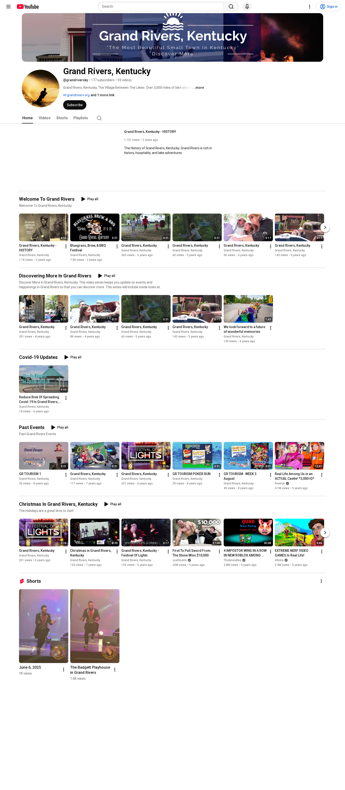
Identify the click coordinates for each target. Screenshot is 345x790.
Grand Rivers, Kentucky (34, 255)
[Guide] (8, 6)
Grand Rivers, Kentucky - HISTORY (150, 132)
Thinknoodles (232, 560)
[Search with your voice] (247, 6)
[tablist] (172, 118)
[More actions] (66, 246)
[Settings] (309, 6)
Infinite (279, 560)
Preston (280, 483)
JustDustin (179, 560)
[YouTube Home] (27, 6)
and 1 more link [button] (102, 95)
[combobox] (162, 6)
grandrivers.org (78, 95)
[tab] (27, 118)
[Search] (231, 6)
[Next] (325, 227)
